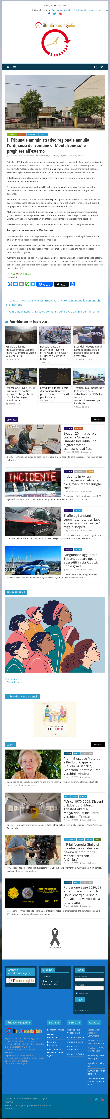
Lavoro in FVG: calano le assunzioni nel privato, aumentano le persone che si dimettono (53, 302)
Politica (43, 134)
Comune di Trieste (75, 1037)
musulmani (53, 155)
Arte (66, 796)
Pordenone (80, 471)
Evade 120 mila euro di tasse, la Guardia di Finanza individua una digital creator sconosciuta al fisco (80, 441)
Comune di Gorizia (75, 1054)
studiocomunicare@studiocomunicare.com (96, 1081)
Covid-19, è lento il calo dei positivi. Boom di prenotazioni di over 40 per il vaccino (54, 392)
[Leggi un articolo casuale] (102, 67)
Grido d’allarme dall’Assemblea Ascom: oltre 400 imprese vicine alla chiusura (21, 351)
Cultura (68, 753)
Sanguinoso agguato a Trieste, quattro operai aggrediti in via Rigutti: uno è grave (81, 560)
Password (79, 984)
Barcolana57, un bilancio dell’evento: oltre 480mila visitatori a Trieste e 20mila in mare (54, 353)
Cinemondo (70, 839)
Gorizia (21, 134)
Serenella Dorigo (89, 820)
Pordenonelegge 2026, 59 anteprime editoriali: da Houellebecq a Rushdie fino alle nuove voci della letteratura (83, 895)
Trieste (78, 510)
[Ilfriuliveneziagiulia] (8, 67)
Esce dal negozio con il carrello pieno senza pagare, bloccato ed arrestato (88, 351)
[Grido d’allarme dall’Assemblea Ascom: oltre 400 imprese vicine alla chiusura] (21, 328)
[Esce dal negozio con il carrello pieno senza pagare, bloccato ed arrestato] (89, 328)
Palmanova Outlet (55, 1029)
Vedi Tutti (98, 419)
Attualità (11, 134)
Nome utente (81, 976)
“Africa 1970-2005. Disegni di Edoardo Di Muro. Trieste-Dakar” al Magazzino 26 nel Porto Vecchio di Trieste (83, 809)
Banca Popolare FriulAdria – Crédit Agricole (55, 1052)
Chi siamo (45, 976)
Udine (90, 471)
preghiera (63, 155)
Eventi (76, 753)
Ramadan (72, 155)
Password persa (82, 1010)
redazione (30, 155)
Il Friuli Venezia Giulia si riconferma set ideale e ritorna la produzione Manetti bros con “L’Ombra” (81, 852)
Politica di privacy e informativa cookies (50, 982)
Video (97, 839)
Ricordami (83, 993)
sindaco (80, 155)
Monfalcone (43, 155)
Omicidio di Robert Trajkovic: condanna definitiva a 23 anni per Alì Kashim (56, 311)
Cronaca (68, 428)
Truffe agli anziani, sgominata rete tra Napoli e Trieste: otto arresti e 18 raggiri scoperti (83, 521)
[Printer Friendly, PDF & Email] (19, 273)
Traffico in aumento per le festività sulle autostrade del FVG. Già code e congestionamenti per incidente (89, 395)
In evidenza (32, 134)
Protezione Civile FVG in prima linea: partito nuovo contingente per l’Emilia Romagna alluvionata (21, 394)
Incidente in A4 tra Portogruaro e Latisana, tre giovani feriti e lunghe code (83, 482)
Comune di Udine (75, 1042)
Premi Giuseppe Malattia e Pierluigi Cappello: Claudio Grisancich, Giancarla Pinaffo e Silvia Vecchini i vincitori (82, 766)
